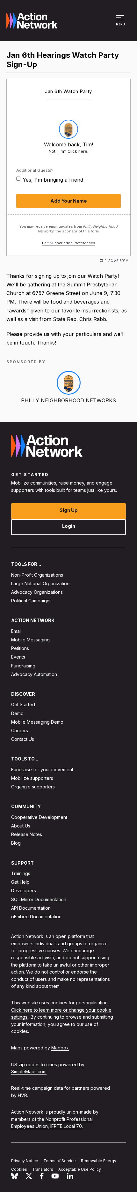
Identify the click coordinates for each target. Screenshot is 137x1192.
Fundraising (23, 665)
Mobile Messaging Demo (37, 722)
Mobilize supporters (32, 778)
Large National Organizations (41, 583)
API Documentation (31, 908)
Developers (23, 890)
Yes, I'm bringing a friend (53, 180)
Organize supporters (33, 786)
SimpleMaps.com (29, 1071)
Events (18, 657)
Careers (19, 730)
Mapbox (60, 1047)
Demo (17, 713)
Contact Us (22, 739)
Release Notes (26, 834)
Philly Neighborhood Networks (68, 400)
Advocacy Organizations (37, 592)
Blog (16, 843)
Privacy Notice (24, 1160)
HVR (22, 1095)
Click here (77, 151)
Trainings (20, 873)
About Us (20, 825)
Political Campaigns (31, 600)
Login (68, 526)
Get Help (20, 882)
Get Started (23, 704)
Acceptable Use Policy (79, 1169)
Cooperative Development (39, 817)
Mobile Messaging (30, 639)
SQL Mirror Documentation (38, 899)
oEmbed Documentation (36, 916)
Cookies (19, 1169)
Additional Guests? (35, 170)
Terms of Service (59, 1160)
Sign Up (69, 510)
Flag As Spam (116, 261)
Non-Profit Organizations (37, 574)
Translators (42, 1169)
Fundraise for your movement (42, 769)
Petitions (20, 648)
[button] (121, 23)
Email (16, 631)
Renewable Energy (98, 1160)
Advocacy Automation (34, 674)
